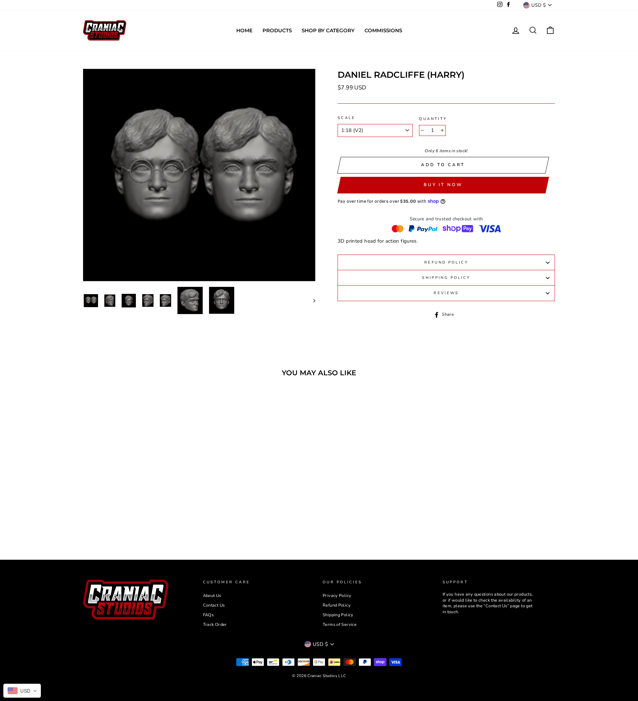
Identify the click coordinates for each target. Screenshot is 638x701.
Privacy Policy (337, 596)
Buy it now (443, 185)
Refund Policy (446, 262)
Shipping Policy (446, 277)
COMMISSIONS (383, 30)
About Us (212, 596)
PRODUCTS (277, 30)
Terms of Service (340, 625)
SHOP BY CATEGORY (328, 30)
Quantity (433, 118)
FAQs (208, 615)
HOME (244, 30)
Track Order (215, 625)
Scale (346, 117)
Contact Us (214, 605)
